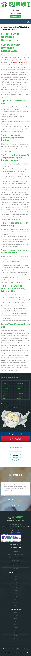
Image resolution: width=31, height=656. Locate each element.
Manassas (19, 396)
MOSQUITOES (15, 627)
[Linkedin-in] (14, 530)
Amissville (5, 388)
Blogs (17, 27)
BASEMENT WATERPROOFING (15, 554)
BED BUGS (15, 615)
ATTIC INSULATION (15, 551)
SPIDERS (15, 635)
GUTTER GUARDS (15, 563)
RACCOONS (15, 593)
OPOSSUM (15, 590)
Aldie (4, 383)
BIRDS (15, 579)
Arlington (5, 396)
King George (20, 383)
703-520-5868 (15, 13)
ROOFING (15, 568)
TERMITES (15, 638)
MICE (15, 624)
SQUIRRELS (15, 602)
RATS (15, 630)
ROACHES (15, 633)
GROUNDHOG (15, 585)
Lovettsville (20, 393)
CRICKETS (15, 621)
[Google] (19, 530)
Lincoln (18, 388)
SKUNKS (15, 596)
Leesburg (19, 386)
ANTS (15, 612)
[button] (28, 21)
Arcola (4, 393)
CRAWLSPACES (15, 560)
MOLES (15, 588)
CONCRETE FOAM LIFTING (15, 557)
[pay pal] (15, 532)
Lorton (18, 391)
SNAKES (15, 599)
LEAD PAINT (15, 566)
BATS (15, 576)
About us (11, 27)
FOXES (15, 582)
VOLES (15, 605)
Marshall (19, 398)
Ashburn (5, 398)
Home (5, 27)
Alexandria (5, 386)
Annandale (5, 391)
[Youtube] (17, 530)
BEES (15, 618)
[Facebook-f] (12, 530)
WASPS (15, 641)
